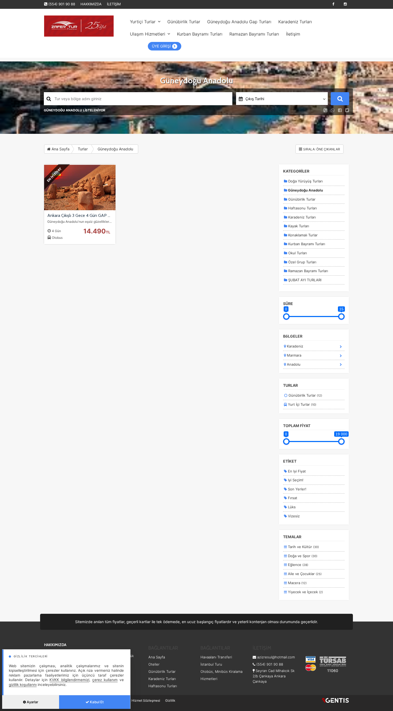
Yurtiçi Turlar (143, 21)
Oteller (154, 664)
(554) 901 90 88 (61, 4)
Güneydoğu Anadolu (115, 149)
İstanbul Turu (211, 664)
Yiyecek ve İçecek (305, 592)
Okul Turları (297, 253)
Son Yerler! (296, 489)
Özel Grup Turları (301, 262)
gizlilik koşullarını (23, 684)
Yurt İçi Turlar (301, 404)
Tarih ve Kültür (303, 547)
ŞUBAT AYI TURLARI (304, 280)
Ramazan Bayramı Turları (254, 34)
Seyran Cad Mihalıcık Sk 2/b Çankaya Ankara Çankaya (274, 676)
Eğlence (297, 564)
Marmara (293, 355)
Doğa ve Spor (302, 556)
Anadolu (293, 364)
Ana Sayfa (60, 149)
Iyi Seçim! (295, 480)
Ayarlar (32, 702)
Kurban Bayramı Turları (199, 34)
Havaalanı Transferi (216, 657)
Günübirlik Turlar (183, 21)
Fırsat (292, 498)
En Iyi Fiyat (296, 471)
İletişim (293, 34)
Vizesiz (293, 516)
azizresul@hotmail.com (276, 657)
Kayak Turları (298, 226)
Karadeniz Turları (295, 21)
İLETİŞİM (114, 4)
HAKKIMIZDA (91, 4)
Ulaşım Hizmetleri (147, 34)
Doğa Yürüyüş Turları (305, 181)
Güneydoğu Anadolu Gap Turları (239, 21)
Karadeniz (294, 346)
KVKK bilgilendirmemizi (69, 680)
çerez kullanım (105, 680)
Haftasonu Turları (302, 208)
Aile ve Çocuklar (304, 574)
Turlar (83, 149)
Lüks (291, 507)
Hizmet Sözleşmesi (146, 700)
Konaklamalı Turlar (302, 235)
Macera (297, 583)
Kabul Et (96, 702)
